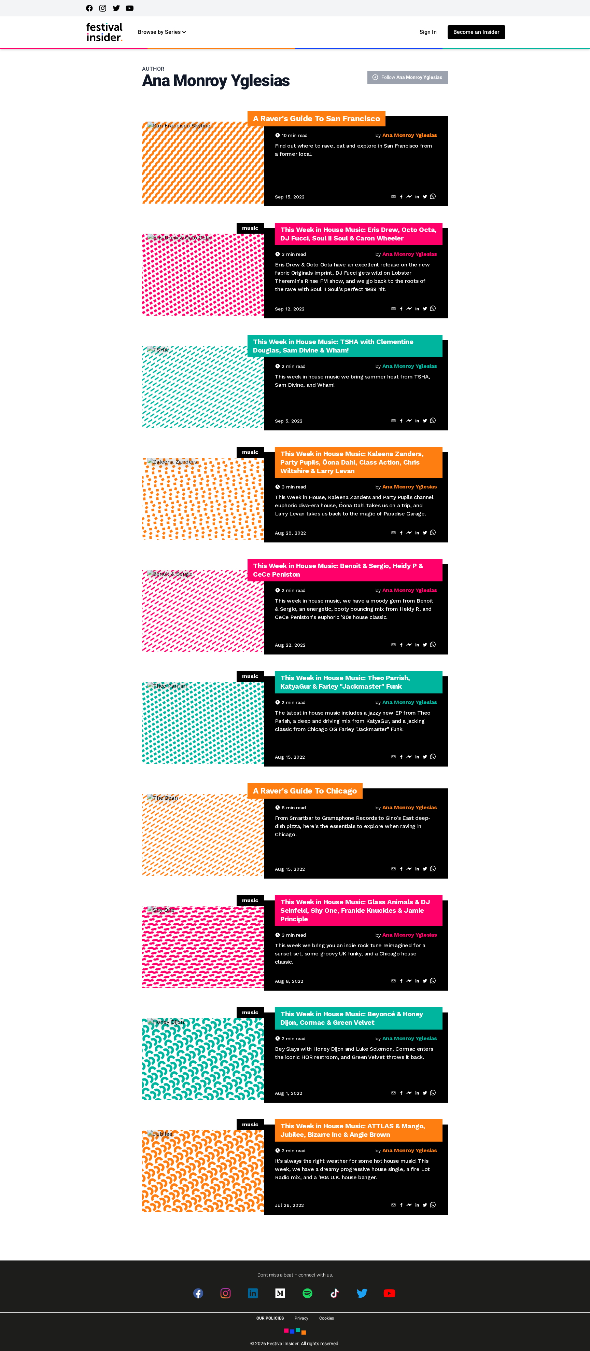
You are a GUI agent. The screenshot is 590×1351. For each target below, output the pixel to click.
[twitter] (425, 196)
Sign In (428, 32)
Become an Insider (476, 32)
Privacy (301, 1318)
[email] (393, 196)
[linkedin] (417, 196)
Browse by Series (159, 32)
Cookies (326, 1318)
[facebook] (401, 196)
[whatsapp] (433, 196)
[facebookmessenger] (409, 196)
